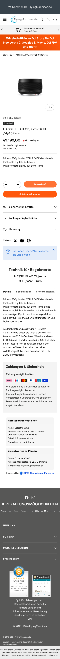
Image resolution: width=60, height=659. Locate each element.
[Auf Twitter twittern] (15, 240)
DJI (4, 118)
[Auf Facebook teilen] (22, 240)
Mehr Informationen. (36, 655)
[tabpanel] (30, 327)
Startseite (7, 55)
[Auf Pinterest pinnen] (28, 240)
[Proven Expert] (41, 586)
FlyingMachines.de (23, 637)
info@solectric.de (24, 438)
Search (6, 642)
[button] (55, 19)
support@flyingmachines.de (29, 465)
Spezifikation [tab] (24, 291)
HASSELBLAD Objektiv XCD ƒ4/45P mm (31, 55)
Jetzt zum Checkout (30, 194)
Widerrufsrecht (10, 644)
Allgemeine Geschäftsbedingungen (27, 642)
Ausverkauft (40, 184)
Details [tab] (7, 291)
